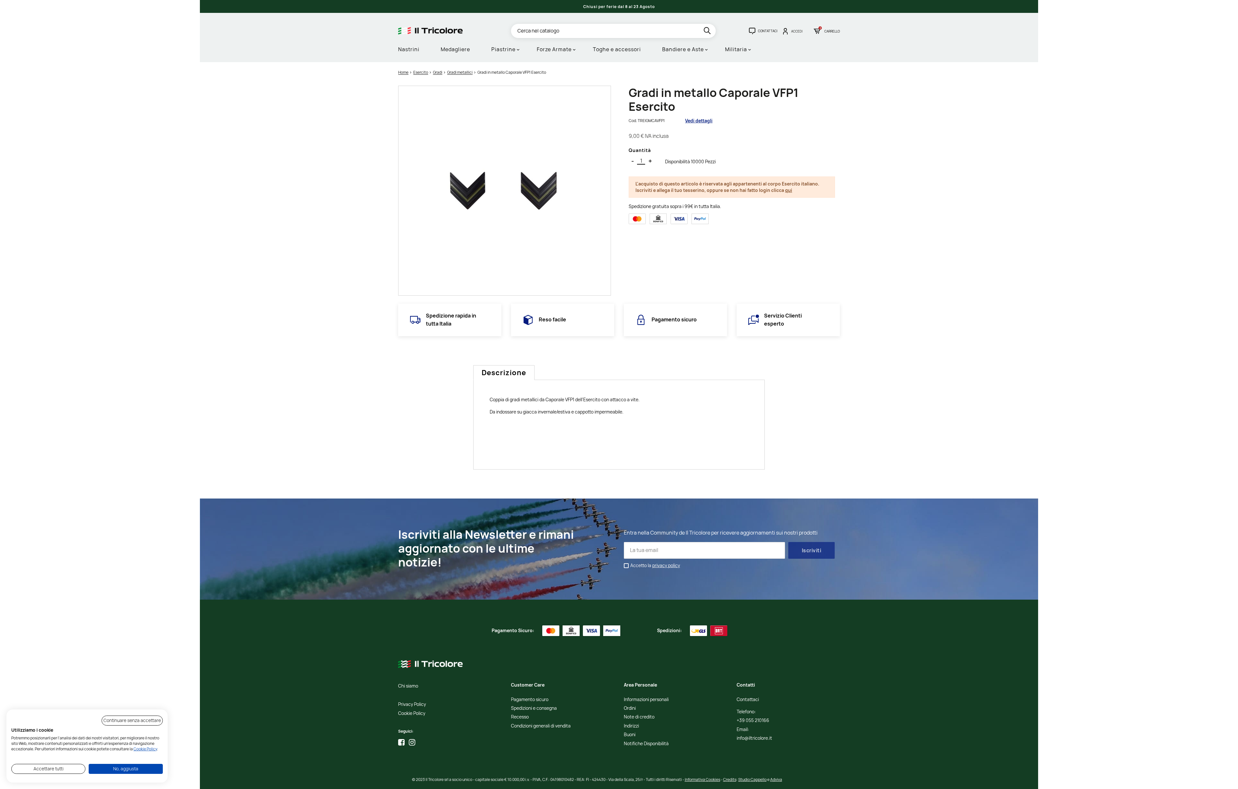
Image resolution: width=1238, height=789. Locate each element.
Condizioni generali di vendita (541, 726)
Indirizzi (631, 726)
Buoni (629, 734)
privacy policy (666, 565)
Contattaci (748, 699)
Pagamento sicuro (529, 699)
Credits (729, 779)
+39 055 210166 (753, 720)
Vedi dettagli (698, 121)
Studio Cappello (752, 779)
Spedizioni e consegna (534, 708)
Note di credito (639, 717)
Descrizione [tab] (504, 372)
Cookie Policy (411, 713)
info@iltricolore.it (754, 738)
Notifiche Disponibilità (646, 743)
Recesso (520, 717)
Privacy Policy (412, 704)
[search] (708, 32)
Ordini (630, 708)
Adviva (776, 779)
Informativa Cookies (702, 779)
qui (788, 190)
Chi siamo (408, 686)
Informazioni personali (646, 699)
